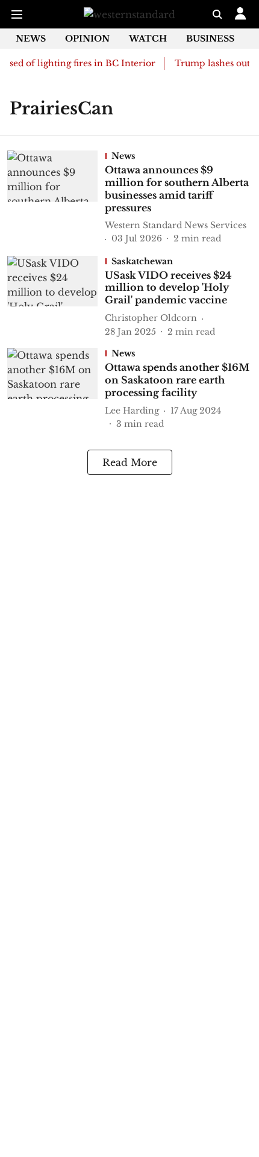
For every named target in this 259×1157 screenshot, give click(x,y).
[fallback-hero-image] (56, 198)
